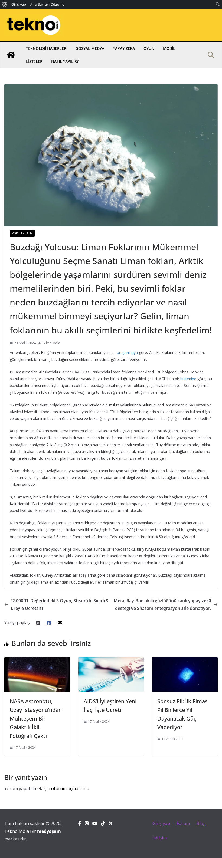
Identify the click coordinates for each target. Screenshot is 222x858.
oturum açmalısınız (70, 788)
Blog (201, 823)
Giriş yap (161, 823)
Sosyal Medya (90, 48)
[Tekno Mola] (10, 55)
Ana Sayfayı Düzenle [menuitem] (47, 4)
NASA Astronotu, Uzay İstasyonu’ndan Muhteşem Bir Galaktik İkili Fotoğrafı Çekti (36, 718)
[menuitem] (4, 4)
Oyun (148, 48)
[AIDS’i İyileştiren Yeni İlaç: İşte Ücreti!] (111, 661)
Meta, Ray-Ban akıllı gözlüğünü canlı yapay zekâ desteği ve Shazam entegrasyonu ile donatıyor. (162, 605)
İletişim (159, 838)
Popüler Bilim (22, 233)
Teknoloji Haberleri (46, 48)
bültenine (188, 378)
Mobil (169, 48)
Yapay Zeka (124, 48)
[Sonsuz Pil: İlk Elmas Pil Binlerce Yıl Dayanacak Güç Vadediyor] (185, 661)
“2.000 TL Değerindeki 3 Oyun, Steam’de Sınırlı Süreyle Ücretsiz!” (59, 605)
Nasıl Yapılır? (65, 61)
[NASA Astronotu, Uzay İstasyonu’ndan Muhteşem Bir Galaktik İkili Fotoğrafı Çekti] (37, 661)
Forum (183, 823)
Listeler (34, 61)
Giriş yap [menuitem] (18, 4)
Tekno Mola (51, 343)
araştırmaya (127, 352)
